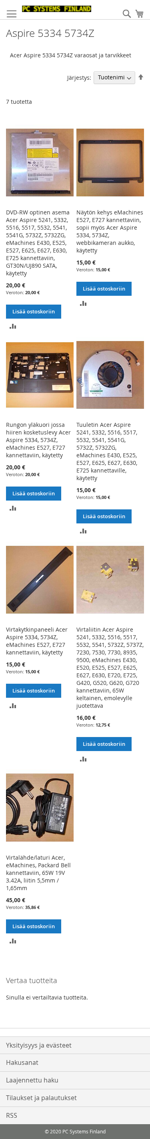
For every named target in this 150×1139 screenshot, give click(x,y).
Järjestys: (79, 77)
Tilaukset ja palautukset (41, 1097)
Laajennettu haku (32, 1080)
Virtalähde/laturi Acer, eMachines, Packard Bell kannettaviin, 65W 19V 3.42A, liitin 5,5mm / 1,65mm (38, 873)
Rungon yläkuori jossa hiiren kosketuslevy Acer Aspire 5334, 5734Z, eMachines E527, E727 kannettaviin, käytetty (38, 440)
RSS (11, 1115)
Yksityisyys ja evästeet (39, 1045)
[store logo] (56, 9)
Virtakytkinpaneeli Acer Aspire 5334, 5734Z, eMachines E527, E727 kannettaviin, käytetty (37, 641)
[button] (13, 326)
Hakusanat (22, 1062)
